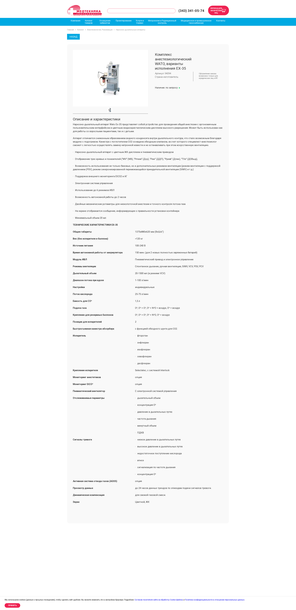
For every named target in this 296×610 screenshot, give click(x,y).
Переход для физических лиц (216, 10)
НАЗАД (73, 36)
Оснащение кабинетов (105, 22)
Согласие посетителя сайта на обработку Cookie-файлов (159, 600)
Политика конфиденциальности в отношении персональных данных (214, 600)
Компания (75, 21)
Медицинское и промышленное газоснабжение (196, 22)
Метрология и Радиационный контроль (162, 22)
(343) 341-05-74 (191, 10)
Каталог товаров (88, 22)
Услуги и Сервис (140, 22)
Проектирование (124, 21)
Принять (12, 605)
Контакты (220, 21)
